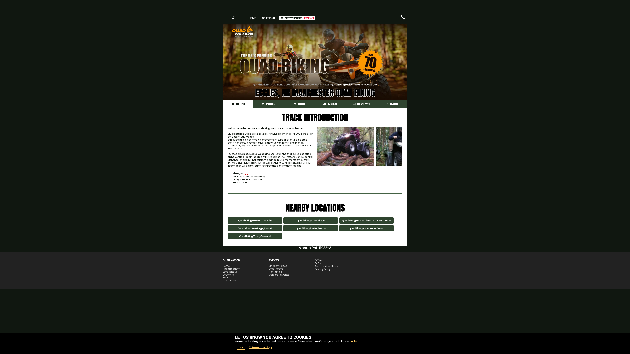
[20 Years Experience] (387, 32)
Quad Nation (260, 84)
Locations (268, 18)
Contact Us (229, 280)
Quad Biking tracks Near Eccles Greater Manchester (299, 84)
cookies (354, 341)
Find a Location (231, 268)
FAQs (226, 277)
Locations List (230, 271)
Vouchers (228, 274)
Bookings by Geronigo (350, 32)
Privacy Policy (322, 269)
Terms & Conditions (326, 266)
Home (252, 18)
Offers (318, 260)
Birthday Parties (278, 266)
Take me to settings (260, 347)
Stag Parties (276, 268)
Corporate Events (279, 274)
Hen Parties (275, 271)
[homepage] (291, 31)
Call (403, 17)
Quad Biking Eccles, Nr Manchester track (354, 84)
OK (241, 347)
